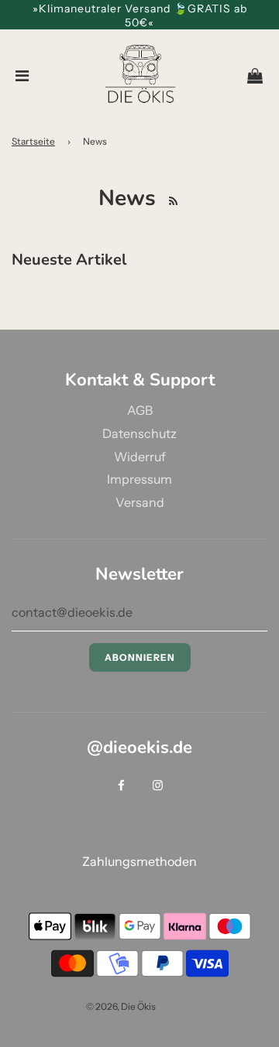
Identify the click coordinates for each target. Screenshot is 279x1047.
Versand (139, 502)
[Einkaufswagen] (255, 75)
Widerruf (140, 456)
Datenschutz (139, 433)
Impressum (139, 479)
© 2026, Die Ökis (121, 1006)
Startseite (33, 141)
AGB (140, 410)
